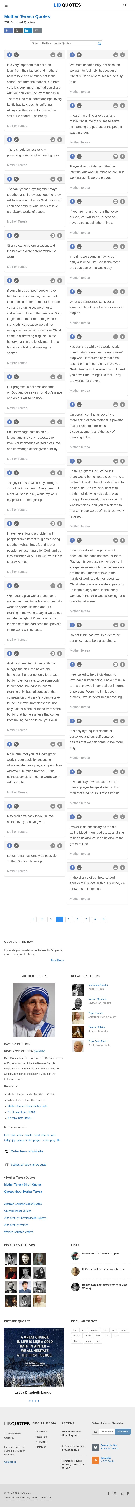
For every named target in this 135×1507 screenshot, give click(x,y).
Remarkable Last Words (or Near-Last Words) (74, 1464)
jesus (20, 1134)
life (58, 1140)
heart (37, 1134)
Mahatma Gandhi (98, 985)
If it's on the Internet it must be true (103, 1269)
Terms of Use (11, 1497)
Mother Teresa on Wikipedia (27, 1151)
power (124, 1330)
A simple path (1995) (19, 1117)
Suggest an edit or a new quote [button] (28, 1164)
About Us (46, 1497)
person (45, 1134)
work (98, 1335)
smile (45, 1140)
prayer (37, 1140)
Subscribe (122, 1431)
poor (53, 1134)
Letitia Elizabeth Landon (34, 1392)
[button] (124, 4)
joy (14, 1140)
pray (52, 1140)
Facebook (41, 1431)
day (98, 1341)
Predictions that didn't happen (100, 1253)
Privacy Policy (29, 1497)
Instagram (41, 1436)
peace (20, 1140)
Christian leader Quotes (17, 1210)
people (28, 1134)
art (107, 1335)
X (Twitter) (41, 1441)
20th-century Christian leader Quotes (25, 1217)
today (7, 1140)
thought (77, 1341)
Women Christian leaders (18, 1231)
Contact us (10, 1461)
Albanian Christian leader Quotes (23, 1203)
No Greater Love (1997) (21, 1111)
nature (94, 1330)
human (76, 1335)
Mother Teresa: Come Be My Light (27, 1106)
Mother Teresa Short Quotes (23, 1184)
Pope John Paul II (98, 1041)
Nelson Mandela (97, 999)
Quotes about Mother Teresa (23, 1191)
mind (88, 1335)
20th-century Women (16, 1224)
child (28, 1140)
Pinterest (41, 1446)
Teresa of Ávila (96, 1027)
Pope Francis (95, 1013)
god (13, 1134)
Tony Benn (57, 960)
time (105, 1330)
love (6, 1134)
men (88, 1341)
